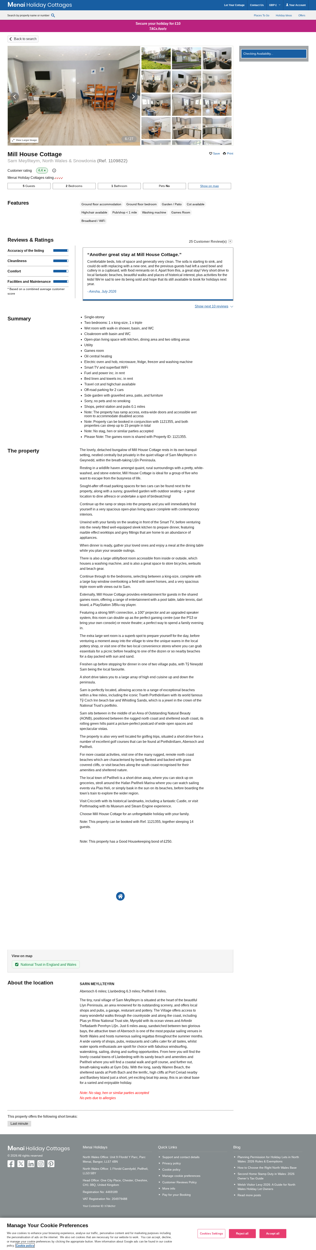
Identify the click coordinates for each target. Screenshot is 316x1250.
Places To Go (261, 15)
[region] (158, 1234)
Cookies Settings (211, 1233)
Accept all (272, 1233)
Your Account (297, 5)
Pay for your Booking (176, 1194)
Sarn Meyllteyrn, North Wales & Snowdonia (67, 160)
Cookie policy (171, 1169)
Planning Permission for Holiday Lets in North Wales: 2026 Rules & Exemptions (268, 1159)
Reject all (242, 1233)
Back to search (25, 39)
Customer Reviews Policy (179, 1182)
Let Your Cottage (234, 5)
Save (216, 153)
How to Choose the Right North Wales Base (267, 1167)
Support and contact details (180, 1157)
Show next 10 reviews (211, 306)
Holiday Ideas (284, 15)
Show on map (209, 186)
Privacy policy (171, 1163)
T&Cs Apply (158, 28)
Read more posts (249, 1195)
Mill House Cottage (35, 154)
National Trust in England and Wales (48, 964)
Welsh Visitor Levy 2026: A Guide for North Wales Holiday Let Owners (266, 1187)
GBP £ (273, 5)
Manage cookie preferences (181, 1175)
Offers (301, 15)
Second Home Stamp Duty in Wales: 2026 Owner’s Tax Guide (266, 1176)
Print (230, 153)
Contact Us (257, 5)
